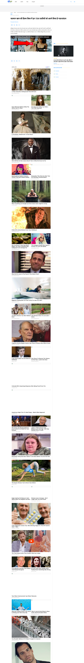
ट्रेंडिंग (16, 1)
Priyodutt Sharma (14, 22)
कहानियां (22, 1)
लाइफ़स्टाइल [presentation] (55, 58)
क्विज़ (27, 1)
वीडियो (15, 12)
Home (12, 12)
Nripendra (55, 63)
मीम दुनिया (33, 1)
